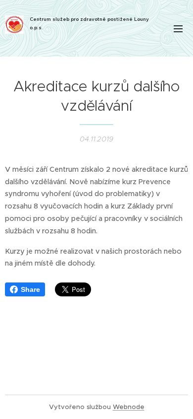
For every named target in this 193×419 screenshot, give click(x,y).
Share (30, 289)
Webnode (129, 407)
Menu (178, 28)
